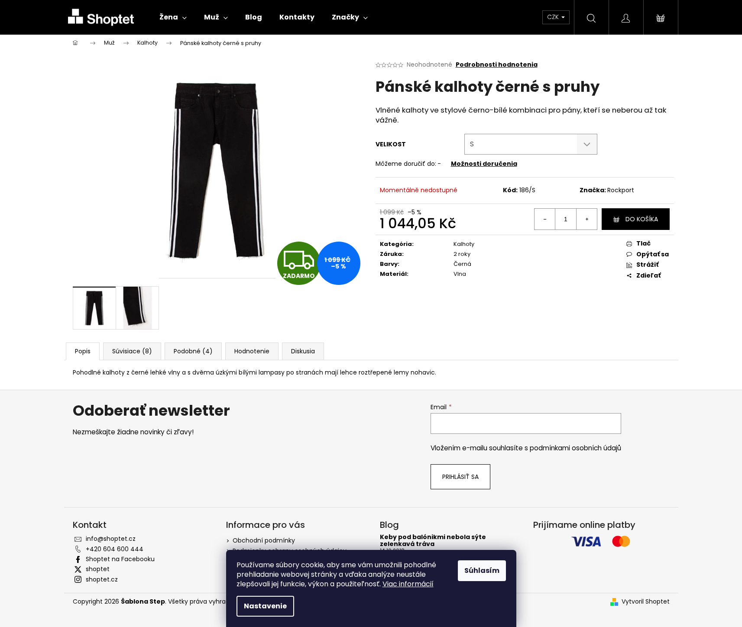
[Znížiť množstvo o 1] (545, 219)
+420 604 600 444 (114, 549)
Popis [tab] (83, 351)
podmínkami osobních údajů (575, 447)
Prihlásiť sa (460, 476)
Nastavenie (265, 606)
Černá (462, 264)
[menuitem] (173, 17)
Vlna (460, 274)
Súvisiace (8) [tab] (132, 351)
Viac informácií (408, 584)
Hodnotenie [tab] (251, 351)
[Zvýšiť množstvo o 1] (586, 219)
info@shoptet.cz (111, 538)
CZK (554, 17)
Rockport (620, 190)
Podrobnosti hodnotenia (497, 65)
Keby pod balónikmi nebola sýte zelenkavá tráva (433, 540)
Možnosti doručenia (484, 163)
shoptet (98, 569)
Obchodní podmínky (264, 540)
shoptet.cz (102, 579)
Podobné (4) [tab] (193, 351)
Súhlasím (481, 570)
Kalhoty (464, 244)
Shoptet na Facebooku (120, 559)
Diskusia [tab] (303, 351)
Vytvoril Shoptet (646, 602)
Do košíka (641, 219)
